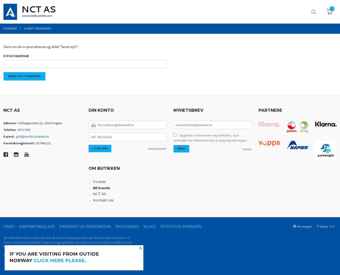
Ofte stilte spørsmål (181, 227)
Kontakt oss (103, 200)
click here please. (60, 260)
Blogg (149, 227)
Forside (99, 181)
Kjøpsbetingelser (37, 227)
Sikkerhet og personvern (85, 227)
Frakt (9, 227)
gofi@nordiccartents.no (32, 136)
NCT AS (99, 194)
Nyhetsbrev (127, 227)
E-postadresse (16, 56)
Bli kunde (101, 188)
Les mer (247, 149)
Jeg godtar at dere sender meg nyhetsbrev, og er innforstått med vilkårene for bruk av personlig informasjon (210, 137)
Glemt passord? (157, 148)
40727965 (24, 130)
